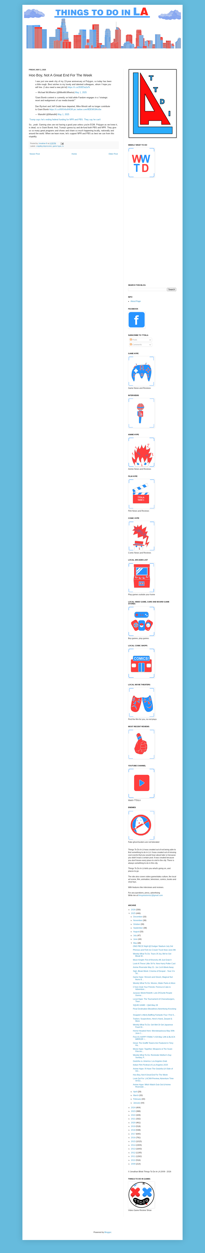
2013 (133, 1149)
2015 (133, 1141)
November (138, 920)
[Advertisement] (87, 56)
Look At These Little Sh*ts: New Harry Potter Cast (154, 963)
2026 (133, 910)
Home (74, 154)
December (138, 917)
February (137, 1099)
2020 (133, 1123)
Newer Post (35, 154)
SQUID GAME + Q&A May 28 (145, 1005)
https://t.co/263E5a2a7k (79, 87)
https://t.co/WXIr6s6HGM (61, 109)
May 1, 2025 (81, 92)
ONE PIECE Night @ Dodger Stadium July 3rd (153, 946)
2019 (133, 1126)
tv (63, 146)
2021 (133, 1119)
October (137, 924)
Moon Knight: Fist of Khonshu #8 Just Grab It (152, 960)
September (138, 928)
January (137, 1103)
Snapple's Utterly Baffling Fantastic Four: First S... (154, 1015)
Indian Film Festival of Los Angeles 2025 (150, 1065)
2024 (133, 1107)
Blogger (107, 1232)
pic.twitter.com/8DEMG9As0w (87, 109)
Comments (137, 345)
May (135, 943)
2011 (133, 1156)
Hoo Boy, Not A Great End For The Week (150, 1075)
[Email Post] (62, 143)
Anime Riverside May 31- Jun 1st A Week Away (153, 967)
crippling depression (44, 146)
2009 (133, 1164)
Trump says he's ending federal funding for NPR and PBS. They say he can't (65, 119)
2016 (133, 1137)
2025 (133, 913)
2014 (133, 1145)
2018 (133, 1130)
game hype (57, 146)
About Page (136, 301)
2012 (133, 1153)
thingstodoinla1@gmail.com (150, 895)
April (135, 1092)
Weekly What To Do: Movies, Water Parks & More (154, 983)
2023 (133, 1111)
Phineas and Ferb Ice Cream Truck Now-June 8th (154, 950)
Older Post (113, 154)
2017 (133, 1134)
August (136, 932)
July (135, 935)
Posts (134, 340)
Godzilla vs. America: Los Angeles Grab (150, 1061)
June (135, 939)
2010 (133, 1160)
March (136, 1095)
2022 (133, 1115)
